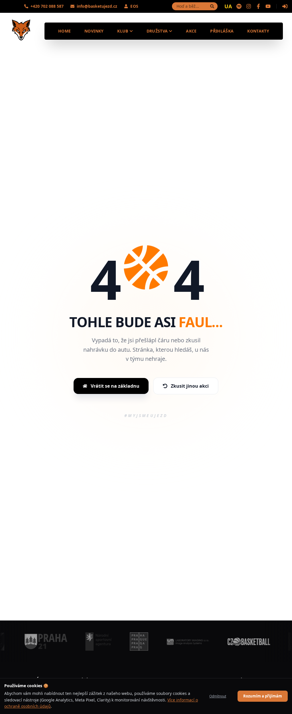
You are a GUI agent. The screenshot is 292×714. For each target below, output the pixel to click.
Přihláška (222, 31)
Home (64, 31)
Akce (191, 31)
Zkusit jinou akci (190, 386)
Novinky (94, 31)
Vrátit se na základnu (115, 386)
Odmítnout (217, 696)
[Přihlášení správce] (284, 6)
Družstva (157, 31)
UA (228, 6)
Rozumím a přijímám (262, 696)
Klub (122, 31)
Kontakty (258, 31)
